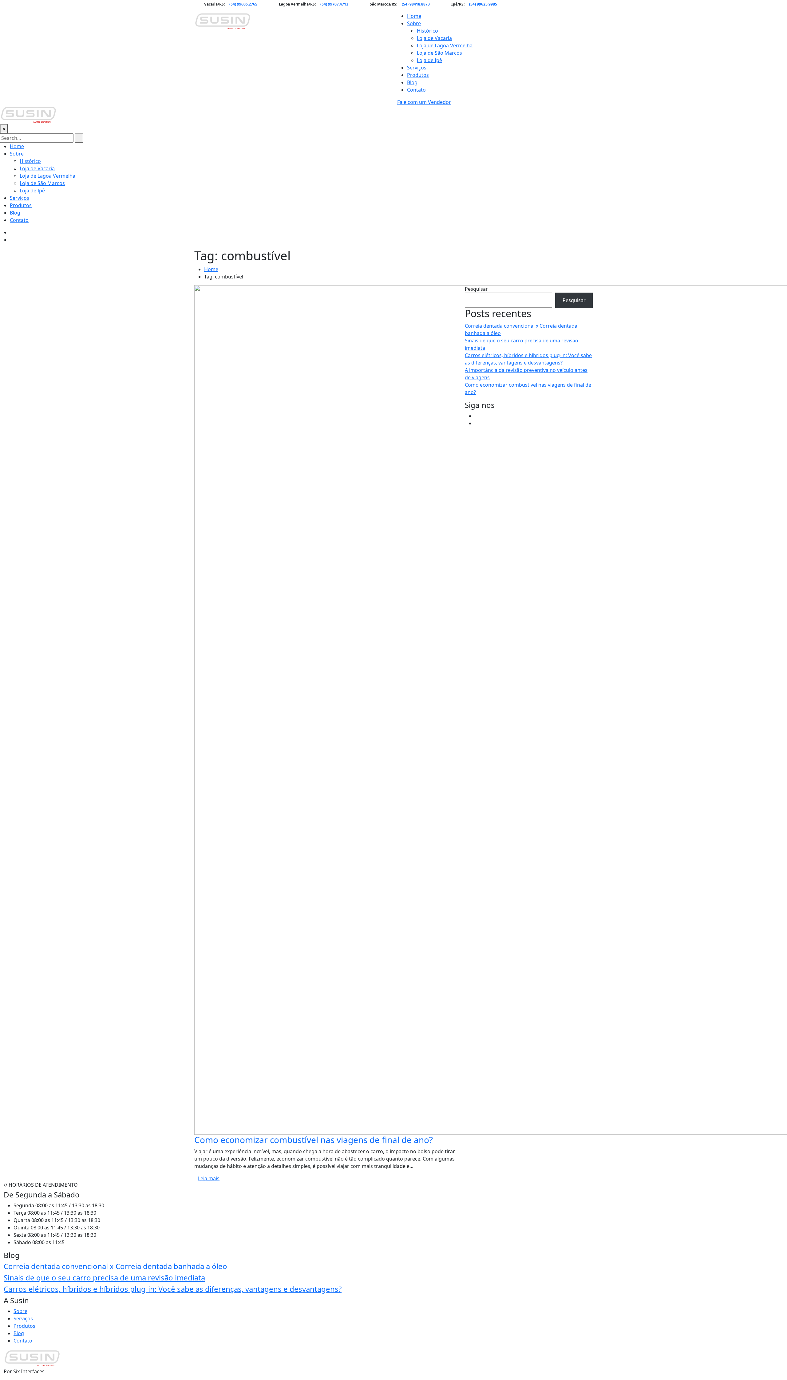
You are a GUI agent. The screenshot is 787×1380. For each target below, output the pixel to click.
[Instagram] (476, 423)
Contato (416, 89)
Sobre (414, 23)
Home (414, 16)
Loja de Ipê (429, 60)
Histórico (427, 30)
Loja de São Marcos (439, 52)
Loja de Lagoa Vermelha (445, 45)
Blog (412, 82)
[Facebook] (476, 415)
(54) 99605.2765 (243, 4)
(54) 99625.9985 (483, 4)
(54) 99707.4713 (334, 4)
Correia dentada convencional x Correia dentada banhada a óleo (115, 1266)
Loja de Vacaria (434, 38)
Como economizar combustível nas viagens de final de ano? (313, 1139)
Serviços (416, 67)
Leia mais (208, 1178)
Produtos (418, 75)
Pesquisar (476, 289)
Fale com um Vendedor (424, 102)
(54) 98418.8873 (416, 4)
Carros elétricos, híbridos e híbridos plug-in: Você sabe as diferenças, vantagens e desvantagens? (173, 1289)
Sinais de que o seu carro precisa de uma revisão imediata (104, 1277)
